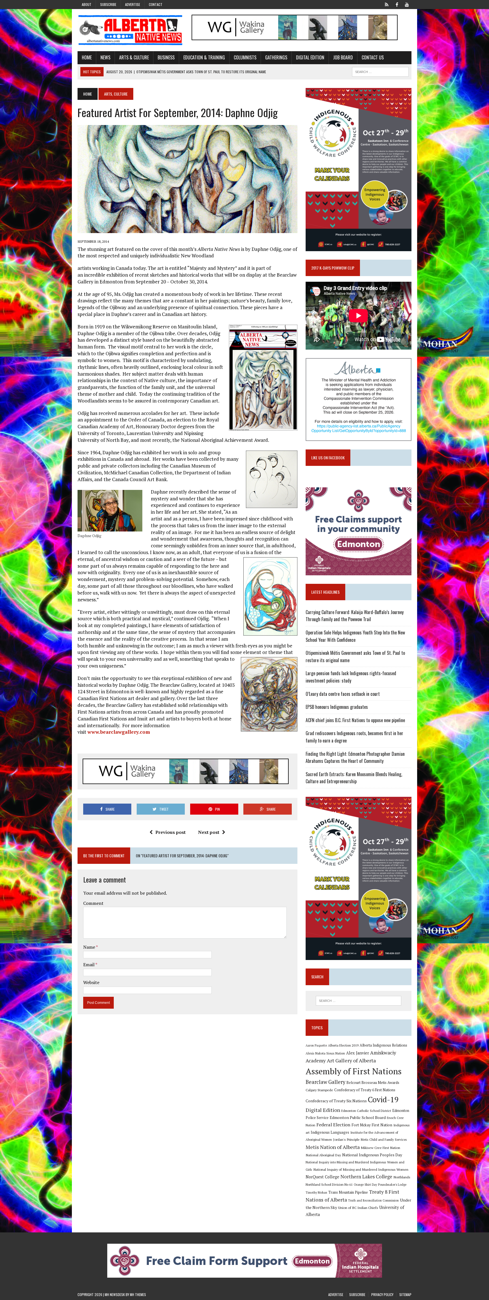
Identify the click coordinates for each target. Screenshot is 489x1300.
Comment (93, 903)
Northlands (401, 1177)
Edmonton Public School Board (358, 1117)
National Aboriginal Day (323, 1155)
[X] (386, 4)
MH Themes (138, 1294)
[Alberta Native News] (130, 30)
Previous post (170, 832)
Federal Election (333, 1125)
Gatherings (276, 57)
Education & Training (204, 57)
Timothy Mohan (316, 1192)
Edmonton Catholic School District (366, 1111)
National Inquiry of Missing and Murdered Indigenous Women (360, 1169)
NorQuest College (322, 1177)
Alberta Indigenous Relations (383, 1045)
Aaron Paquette (316, 1045)
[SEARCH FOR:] (380, 71)
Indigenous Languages (330, 1132)
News (105, 57)
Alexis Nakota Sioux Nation (325, 1053)
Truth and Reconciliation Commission (373, 1200)
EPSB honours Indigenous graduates (337, 706)
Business (166, 57)
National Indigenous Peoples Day (372, 1154)
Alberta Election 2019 (343, 1045)
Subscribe (108, 4)
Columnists (245, 57)
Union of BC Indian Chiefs (358, 1207)
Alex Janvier (357, 1053)
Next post (208, 832)
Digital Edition (310, 57)
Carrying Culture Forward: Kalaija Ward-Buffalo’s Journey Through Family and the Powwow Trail (355, 616)
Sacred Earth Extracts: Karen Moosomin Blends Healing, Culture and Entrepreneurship (354, 778)
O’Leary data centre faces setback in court (343, 693)
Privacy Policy (382, 1294)
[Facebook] (396, 4)
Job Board (343, 57)
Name (89, 947)
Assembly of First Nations (354, 1071)
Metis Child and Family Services (384, 1139)
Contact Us (373, 57)
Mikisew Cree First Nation (380, 1147)
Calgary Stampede (319, 1090)
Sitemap (405, 1294)
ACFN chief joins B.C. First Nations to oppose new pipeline (355, 720)
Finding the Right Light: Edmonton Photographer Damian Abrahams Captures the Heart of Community (355, 757)
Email (89, 964)
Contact (155, 4)
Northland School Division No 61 (329, 1184)
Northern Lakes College (366, 1176)
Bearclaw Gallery (325, 1082)
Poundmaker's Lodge (392, 1185)
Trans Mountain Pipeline (348, 1192)
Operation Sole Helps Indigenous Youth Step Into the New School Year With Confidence (355, 636)
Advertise (132, 4)
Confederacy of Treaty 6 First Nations (364, 1090)
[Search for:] (358, 1001)
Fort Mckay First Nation (371, 1124)
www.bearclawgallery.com (118, 732)
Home (87, 57)
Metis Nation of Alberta (333, 1147)
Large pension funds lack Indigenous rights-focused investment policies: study (351, 677)
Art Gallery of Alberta (351, 1060)
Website (91, 982)
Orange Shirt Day (365, 1185)
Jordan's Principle (346, 1139)
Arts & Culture (134, 57)
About (86, 4)
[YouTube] (406, 4)
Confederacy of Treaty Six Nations (336, 1100)
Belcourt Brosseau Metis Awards (372, 1082)
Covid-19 (383, 1099)
